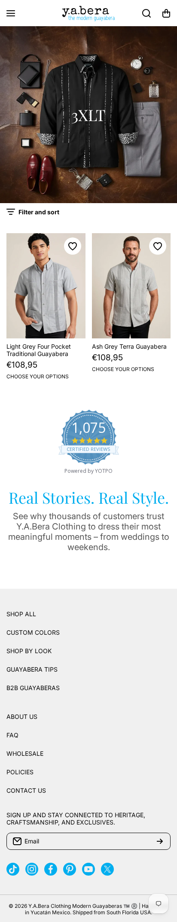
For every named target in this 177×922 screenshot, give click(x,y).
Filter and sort (38, 212)
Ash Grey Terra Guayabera (129, 346)
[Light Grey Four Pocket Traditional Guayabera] (45, 285)
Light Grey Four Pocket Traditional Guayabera (38, 350)
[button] (166, 13)
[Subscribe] (160, 841)
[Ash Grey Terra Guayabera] (131, 285)
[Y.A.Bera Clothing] (88, 13)
